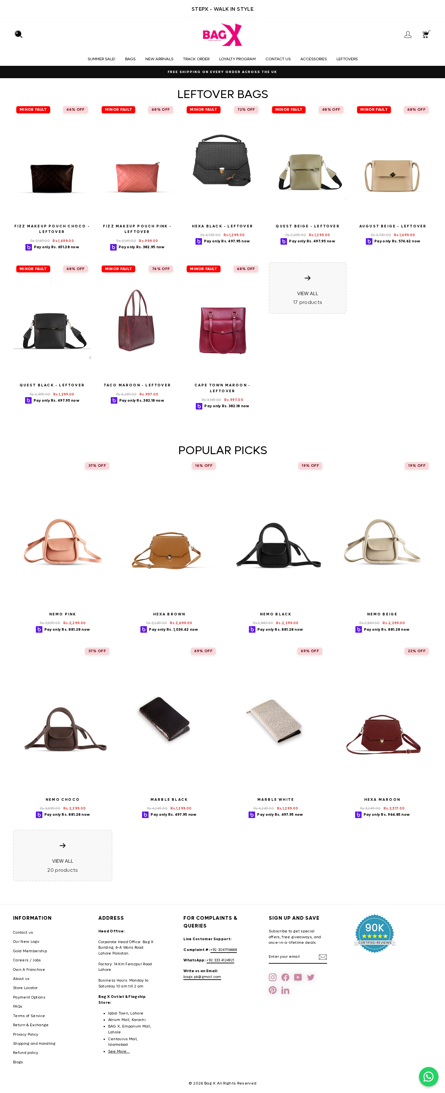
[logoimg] (222, 34)
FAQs (17, 1006)
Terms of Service (29, 1016)
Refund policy (25, 1052)
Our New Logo (26, 941)
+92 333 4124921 (220, 960)
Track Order (196, 59)
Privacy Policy (25, 1034)
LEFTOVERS (347, 59)
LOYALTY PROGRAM (237, 59)
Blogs (18, 1062)
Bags (130, 59)
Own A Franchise (29, 969)
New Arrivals (159, 59)
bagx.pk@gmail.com (202, 976)
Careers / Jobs (27, 960)
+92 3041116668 (223, 949)
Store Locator (25, 987)
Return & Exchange (31, 1025)
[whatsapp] (428, 1076)
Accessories (313, 59)
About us (21, 978)
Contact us (278, 59)
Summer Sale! (101, 59)
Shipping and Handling (34, 1043)
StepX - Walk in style (222, 9)
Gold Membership (30, 951)
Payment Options (29, 997)
